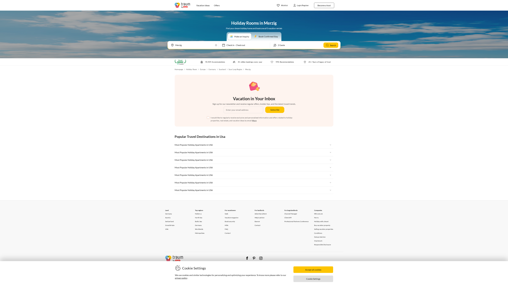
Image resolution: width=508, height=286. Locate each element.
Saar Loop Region (235, 69)
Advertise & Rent (261, 214)
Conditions (318, 233)
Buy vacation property (322, 225)
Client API (288, 218)
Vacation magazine (231, 218)
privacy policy (181, 278)
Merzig (248, 69)
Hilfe (226, 225)
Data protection (320, 237)
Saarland (222, 69)
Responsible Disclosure (322, 245)
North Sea (198, 218)
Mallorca (198, 214)
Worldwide (199, 229)
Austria (167, 218)
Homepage (179, 69)
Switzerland (169, 221)
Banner (257, 221)
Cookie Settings (313, 279)
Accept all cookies (313, 269)
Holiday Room (191, 69)
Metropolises (199, 233)
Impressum (318, 241)
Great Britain (170, 225)
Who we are (318, 214)
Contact (227, 233)
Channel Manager (290, 214)
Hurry (316, 218)
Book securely (230, 221)
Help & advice (259, 218)
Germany (212, 69)
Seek (226, 214)
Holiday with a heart (321, 221)
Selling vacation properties (323, 229)
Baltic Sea (198, 221)
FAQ (226, 229)
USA (166, 229)
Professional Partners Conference (296, 221)
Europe (203, 69)
